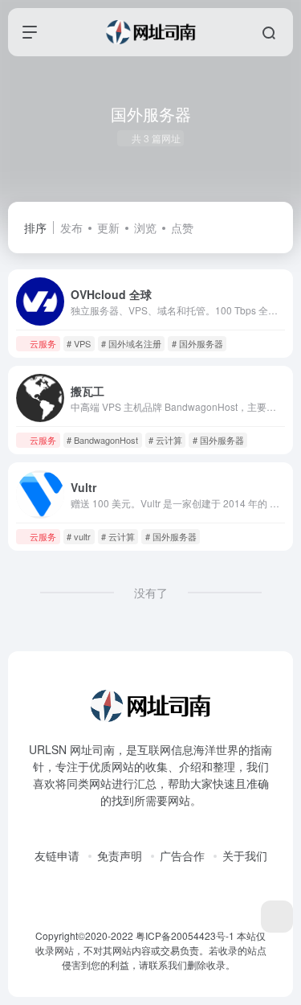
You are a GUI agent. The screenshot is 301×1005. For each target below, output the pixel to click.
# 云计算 (165, 439)
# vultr (79, 536)
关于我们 (244, 855)
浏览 (145, 227)
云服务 (43, 343)
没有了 (151, 593)
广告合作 (182, 855)
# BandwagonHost (102, 439)
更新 (108, 227)
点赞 (182, 227)
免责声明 (119, 855)
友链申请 (57, 855)
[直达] (280, 343)
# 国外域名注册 (131, 343)
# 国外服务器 (197, 343)
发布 (71, 227)
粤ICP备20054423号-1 (185, 935)
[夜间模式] (277, 916)
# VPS (79, 343)
